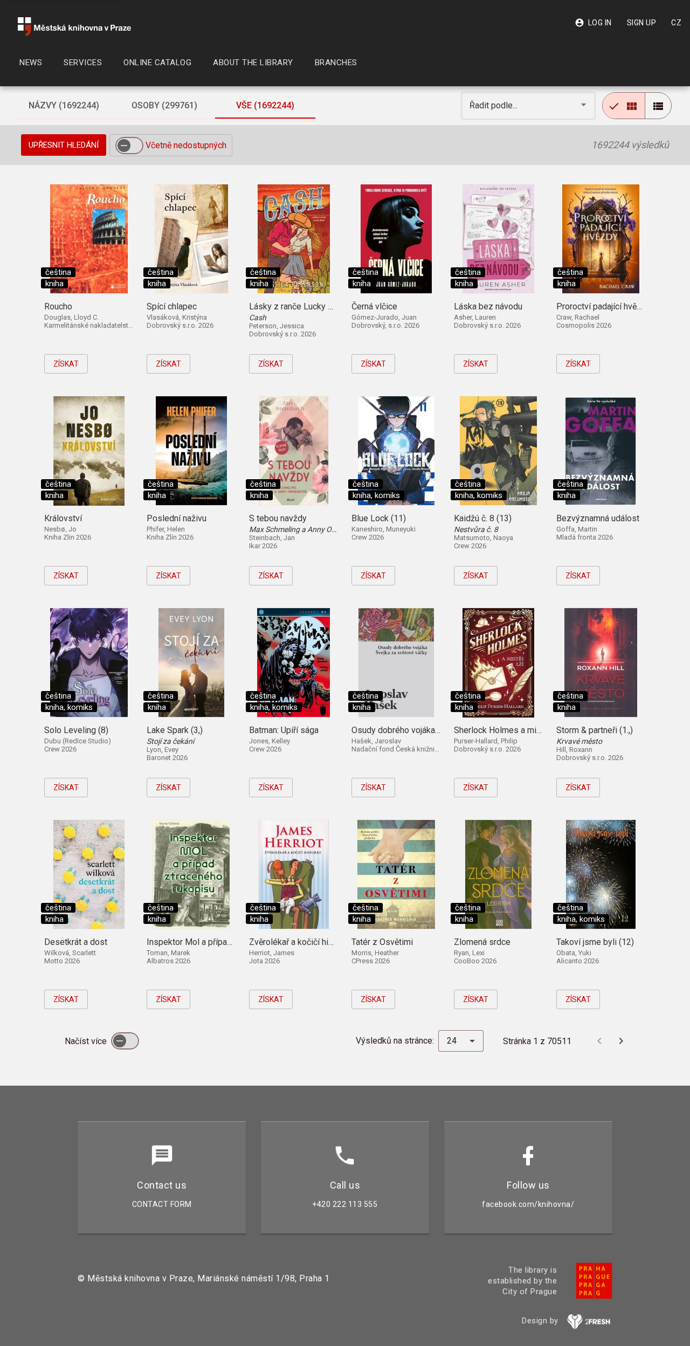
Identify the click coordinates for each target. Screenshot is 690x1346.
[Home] (74, 26)
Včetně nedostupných (186, 145)
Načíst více (87, 1041)
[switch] (129, 145)
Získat (66, 364)
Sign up (642, 22)
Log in (593, 22)
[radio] (624, 106)
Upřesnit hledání (64, 145)
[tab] (64, 106)
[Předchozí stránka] (599, 1041)
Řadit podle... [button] (495, 105)
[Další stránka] (621, 1041)
